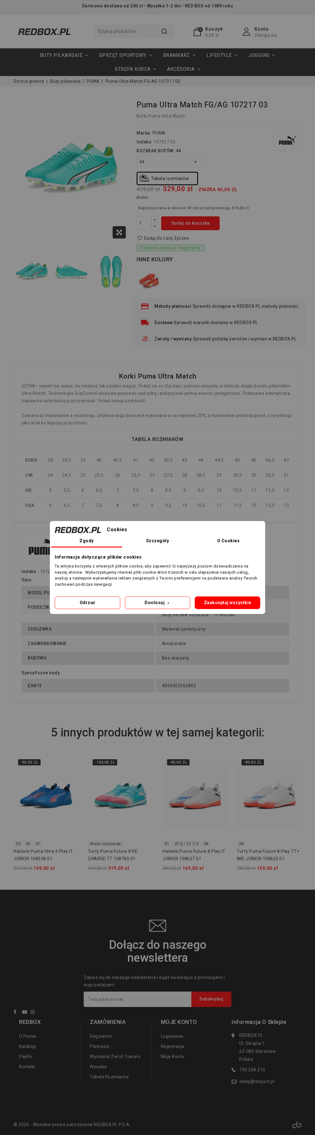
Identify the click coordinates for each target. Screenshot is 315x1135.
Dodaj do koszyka (190, 223)
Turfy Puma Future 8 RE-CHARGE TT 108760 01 (113, 855)
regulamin (101, 1036)
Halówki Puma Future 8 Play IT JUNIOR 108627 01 (193, 855)
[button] (125, 55)
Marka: (144, 132)
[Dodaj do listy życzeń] (70, 764)
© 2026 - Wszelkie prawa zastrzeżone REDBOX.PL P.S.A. (72, 1124)
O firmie (27, 1036)
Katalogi (27, 1046)
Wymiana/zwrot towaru (115, 1056)
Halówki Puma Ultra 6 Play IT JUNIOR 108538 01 (43, 855)
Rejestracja (173, 1046)
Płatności (100, 1046)
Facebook (17, 1013)
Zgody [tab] (86, 540)
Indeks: (145, 141)
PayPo (26, 1056)
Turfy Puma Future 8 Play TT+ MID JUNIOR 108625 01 (268, 855)
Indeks (29, 571)
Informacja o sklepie (259, 1022)
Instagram (34, 1013)
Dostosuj (155, 602)
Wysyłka (98, 1066)
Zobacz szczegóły (70, 789)
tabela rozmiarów (109, 1076)
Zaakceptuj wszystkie (227, 602)
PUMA (159, 132)
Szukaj (164, 31)
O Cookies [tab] (228, 540)
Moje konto (172, 1056)
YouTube (26, 1013)
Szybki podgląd (70, 777)
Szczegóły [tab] (157, 540)
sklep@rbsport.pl (256, 1081)
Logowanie (172, 1036)
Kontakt (27, 1066)
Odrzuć (87, 602)
